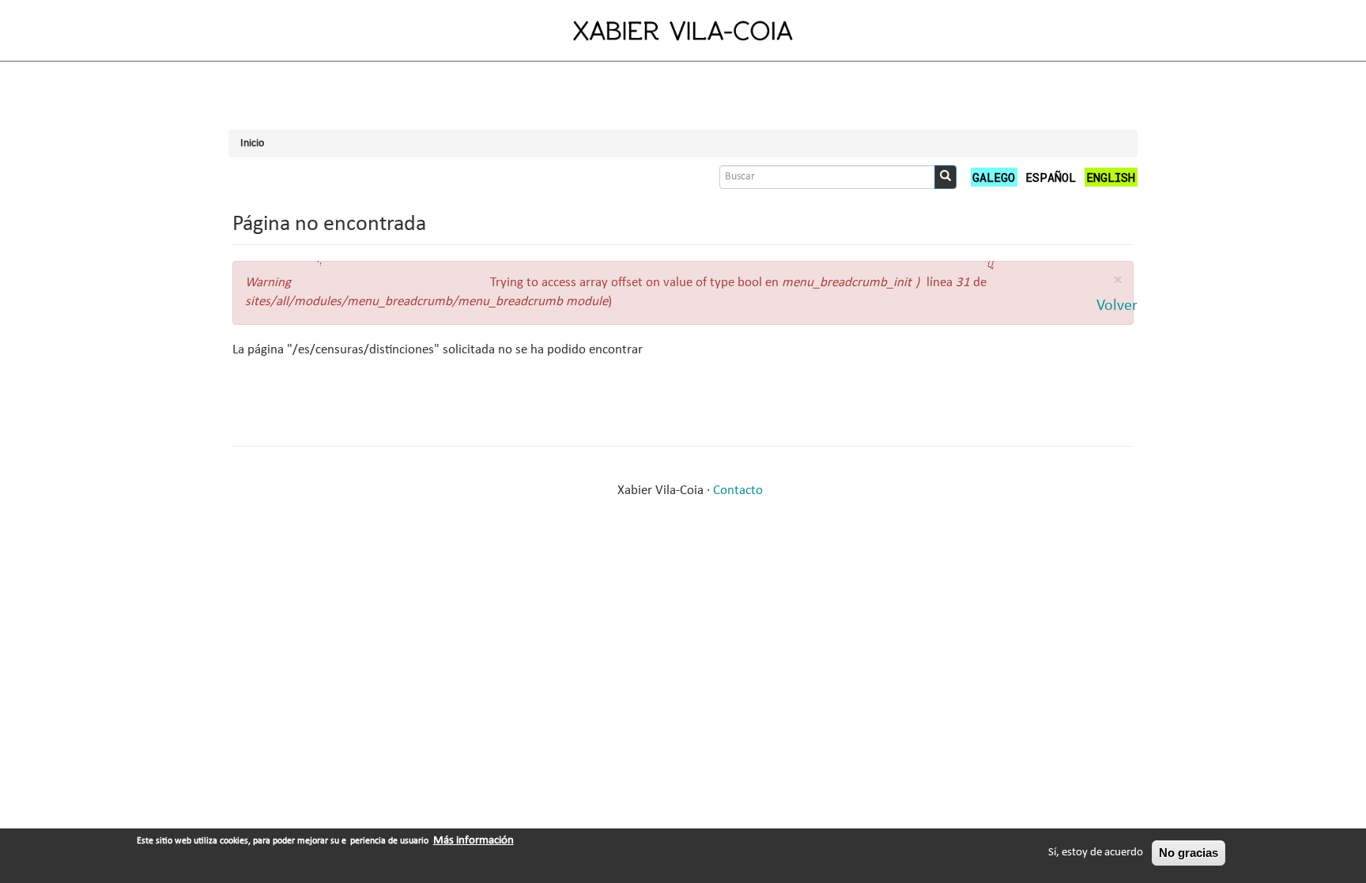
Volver (1117, 306)
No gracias (1188, 852)
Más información (473, 841)
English (1110, 177)
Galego (993, 177)
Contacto (738, 490)
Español (1050, 177)
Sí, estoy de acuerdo (1095, 852)
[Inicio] (683, 30)
